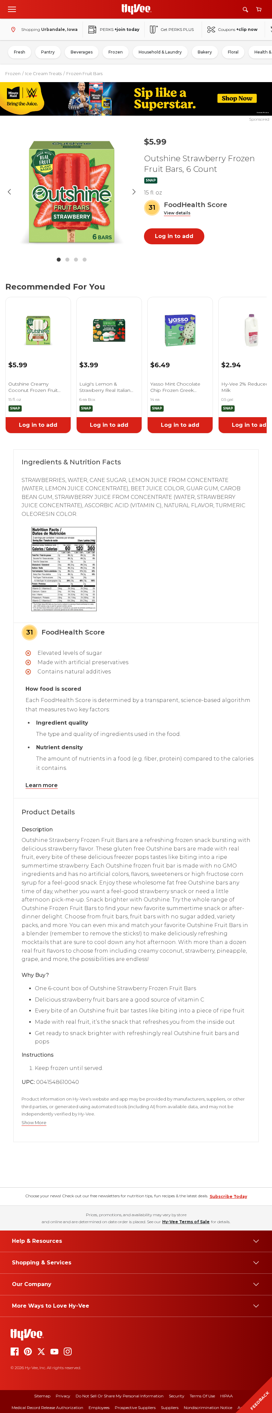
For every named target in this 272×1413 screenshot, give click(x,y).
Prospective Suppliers (135, 1407)
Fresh (19, 52)
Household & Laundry (160, 52)
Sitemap (42, 1395)
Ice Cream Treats (43, 73)
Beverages (82, 52)
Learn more (42, 785)
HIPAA (226, 1395)
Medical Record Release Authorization (47, 1407)
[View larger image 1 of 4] (71, 191)
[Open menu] (12, 9)
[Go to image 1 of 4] (58, 260)
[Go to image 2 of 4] (67, 260)
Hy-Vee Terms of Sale (186, 1221)
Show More (34, 1122)
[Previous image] (9, 192)
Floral (233, 52)
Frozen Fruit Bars (84, 73)
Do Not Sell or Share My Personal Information (120, 1395)
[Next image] (134, 192)
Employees (99, 1407)
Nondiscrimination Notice (208, 1407)
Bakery (205, 52)
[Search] (245, 9)
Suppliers (169, 1407)
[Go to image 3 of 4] (76, 260)
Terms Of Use (202, 1395)
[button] (177, 213)
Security (176, 1395)
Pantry (48, 52)
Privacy (63, 1395)
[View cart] (258, 9)
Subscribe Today (228, 1196)
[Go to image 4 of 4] (84, 260)
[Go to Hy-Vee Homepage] (137, 9)
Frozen (115, 52)
